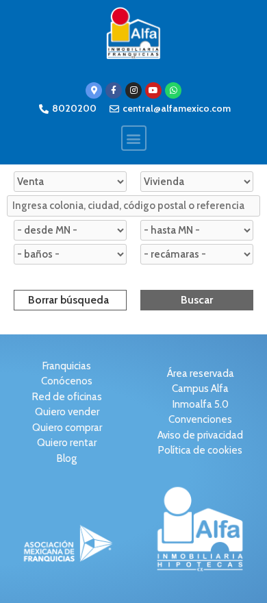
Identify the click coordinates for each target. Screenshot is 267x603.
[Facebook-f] (113, 90)
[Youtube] (153, 90)
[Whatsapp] (173, 90)
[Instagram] (133, 90)
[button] (134, 138)
